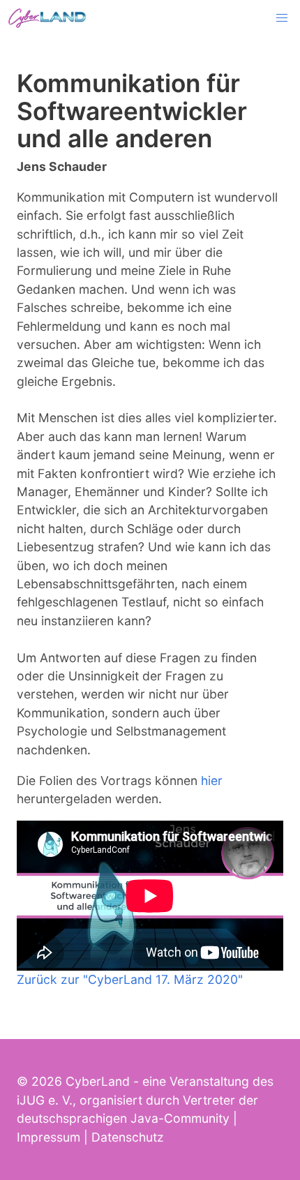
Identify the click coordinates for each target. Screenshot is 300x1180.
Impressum (48, 1137)
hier (212, 780)
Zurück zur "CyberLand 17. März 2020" (130, 979)
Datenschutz (127, 1137)
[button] (282, 18)
